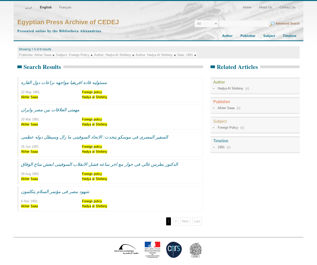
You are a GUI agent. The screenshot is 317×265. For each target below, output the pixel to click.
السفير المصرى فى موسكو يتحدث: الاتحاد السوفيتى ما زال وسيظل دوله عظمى (94, 137)
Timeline (289, 36)
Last (197, 221)
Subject (269, 36)
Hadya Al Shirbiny (230, 88)
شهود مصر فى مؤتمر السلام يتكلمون (55, 191)
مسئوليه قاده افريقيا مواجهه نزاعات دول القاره (64, 82)
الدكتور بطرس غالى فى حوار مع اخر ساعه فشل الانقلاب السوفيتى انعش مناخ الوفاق (99, 164)
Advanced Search (288, 23)
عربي (28, 7)
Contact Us (288, 7)
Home (247, 7)
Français (65, 7)
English (46, 7)
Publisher (247, 36)
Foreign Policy (228, 127)
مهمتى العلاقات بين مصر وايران (50, 110)
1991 (221, 147)
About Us (265, 7)
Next (185, 221)
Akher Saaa (226, 108)
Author (227, 36)
